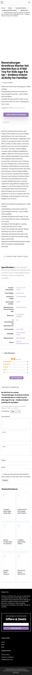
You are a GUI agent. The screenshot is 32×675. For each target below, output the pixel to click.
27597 (18, 302)
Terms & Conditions (7, 657)
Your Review (5, 416)
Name (3, 460)
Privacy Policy (5, 655)
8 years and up (21, 307)
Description (6, 122)
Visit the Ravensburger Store (22, 342)
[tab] (16, 122)
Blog (2, 647)
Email (3, 467)
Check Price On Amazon (16, 115)
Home (3, 8)
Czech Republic (21, 296)
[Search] (29, 2)
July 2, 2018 (19, 329)
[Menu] (2, 2)
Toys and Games (20, 8)
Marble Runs (24, 10)
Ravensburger (20, 338)
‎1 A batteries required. (20, 315)
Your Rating (5, 411)
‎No (17, 320)
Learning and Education (9, 10)
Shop (9, 8)
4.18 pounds (20, 293)
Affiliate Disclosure (7, 660)
